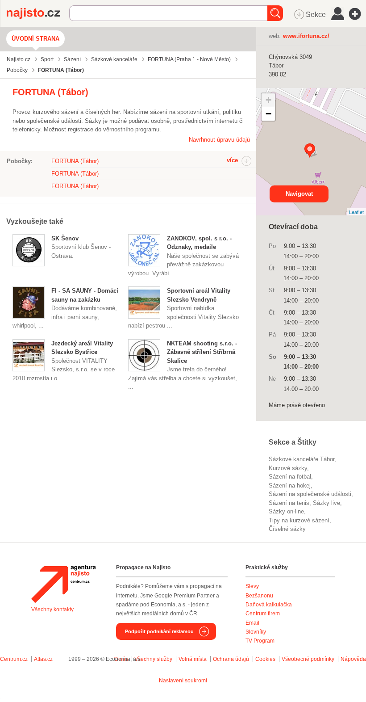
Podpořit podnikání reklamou (159, 631)
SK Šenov (65, 238)
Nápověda (353, 659)
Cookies (265, 659)
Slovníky (255, 632)
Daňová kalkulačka (268, 604)
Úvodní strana (35, 38)
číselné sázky (287, 528)
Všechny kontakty (52, 609)
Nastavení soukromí (183, 680)
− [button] (268, 113)
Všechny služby (154, 659)
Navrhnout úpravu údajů (219, 139)
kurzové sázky (288, 468)
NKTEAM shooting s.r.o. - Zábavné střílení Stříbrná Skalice (202, 352)
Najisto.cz (38, 13)
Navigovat (299, 193)
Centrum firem (262, 613)
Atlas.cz (43, 659)
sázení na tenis (289, 503)
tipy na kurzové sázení (299, 520)
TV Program (259, 641)
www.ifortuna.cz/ (306, 36)
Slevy (252, 586)
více (232, 160)
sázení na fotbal (290, 476)
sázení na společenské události (310, 494)
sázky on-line (286, 511)
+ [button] (268, 99)
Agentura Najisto (63, 584)
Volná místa (193, 659)
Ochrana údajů (231, 659)
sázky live (326, 503)
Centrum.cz (14, 659)
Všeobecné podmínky (308, 659)
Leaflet (356, 211)
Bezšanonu (259, 596)
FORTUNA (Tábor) (75, 161)
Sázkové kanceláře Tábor (301, 459)
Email (252, 623)
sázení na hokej (290, 485)
